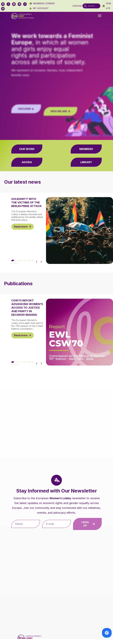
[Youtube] (19, 4)
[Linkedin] (3, 8)
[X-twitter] (8, 4)
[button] (100, 16)
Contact (77, 6)
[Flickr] (14, 4)
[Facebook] (3, 4)
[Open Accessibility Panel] (107, 633)
